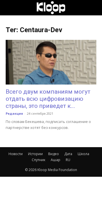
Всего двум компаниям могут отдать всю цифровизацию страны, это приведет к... (48, 98)
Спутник (38, 159)
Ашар (55, 159)
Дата (68, 153)
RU (68, 159)
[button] (10, 7)
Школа (83, 153)
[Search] (94, 7)
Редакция (14, 113)
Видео (53, 153)
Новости (15, 153)
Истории (35, 153)
